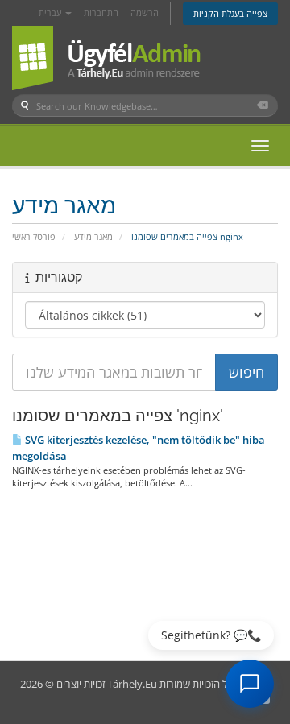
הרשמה (144, 12)
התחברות (101, 12)
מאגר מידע (93, 236)
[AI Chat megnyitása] (250, 684)
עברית (51, 12)
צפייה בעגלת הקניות (230, 13)
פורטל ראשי (34, 236)
